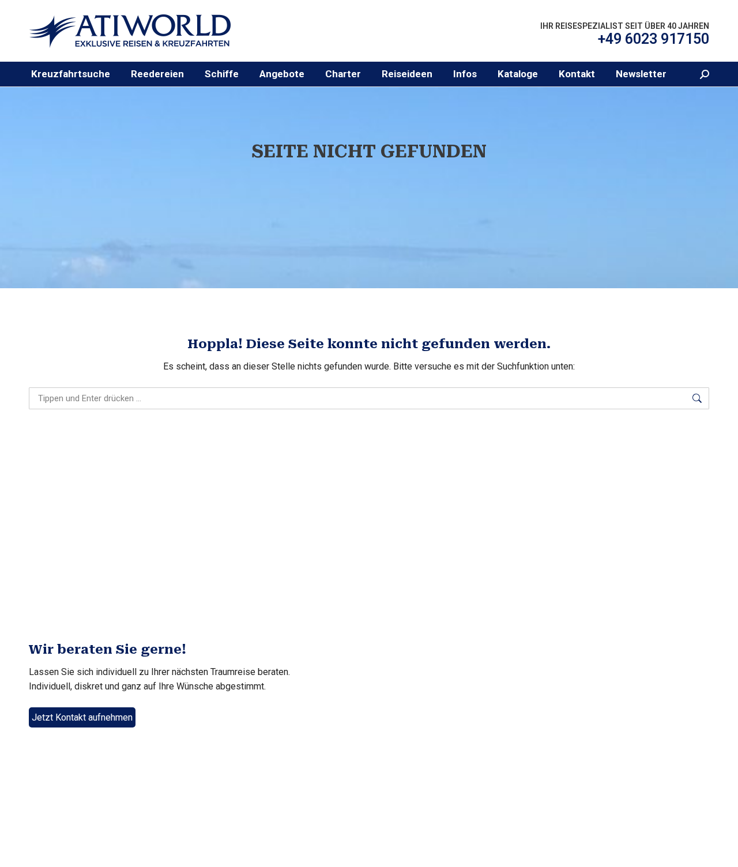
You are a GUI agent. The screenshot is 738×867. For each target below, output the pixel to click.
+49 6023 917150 (653, 39)
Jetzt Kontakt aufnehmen (82, 717)
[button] (157, 74)
